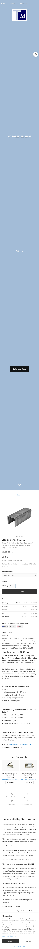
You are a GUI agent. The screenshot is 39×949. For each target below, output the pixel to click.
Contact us (23, 3)
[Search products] (35, 54)
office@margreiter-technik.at (20, 744)
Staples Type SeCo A (9, 548)
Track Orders (12, 804)
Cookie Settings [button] (19, 946)
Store (4, 543)
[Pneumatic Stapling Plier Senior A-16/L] (28, 765)
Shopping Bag (27, 804)
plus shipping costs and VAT (12, 560)
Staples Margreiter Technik (20, 545)
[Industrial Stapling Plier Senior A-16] (10, 765)
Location (12, 3)
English (11, 543)
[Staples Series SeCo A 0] (19, 517)
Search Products (12, 797)
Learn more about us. (9, 936)
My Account (27, 797)
